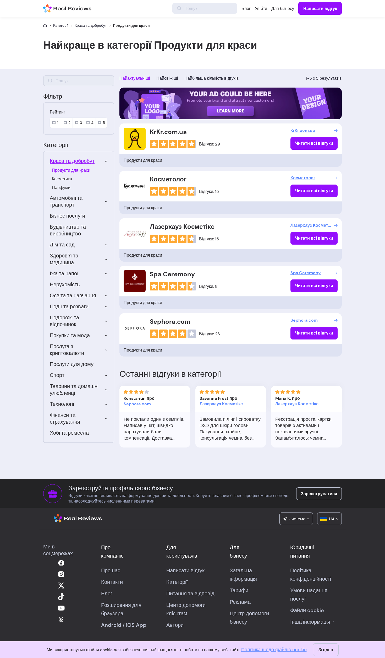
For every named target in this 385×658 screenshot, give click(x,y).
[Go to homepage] (45, 25)
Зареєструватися (319, 494)
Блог (246, 8)
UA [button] (332, 519)
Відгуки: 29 (209, 144)
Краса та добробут (91, 25)
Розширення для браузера (121, 609)
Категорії (60, 25)
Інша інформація (310, 621)
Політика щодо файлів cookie (274, 649)
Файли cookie (307, 610)
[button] (296, 519)
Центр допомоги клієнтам (186, 609)
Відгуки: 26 (209, 334)
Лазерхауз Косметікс (182, 227)
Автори (175, 625)
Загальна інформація (243, 574)
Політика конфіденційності (310, 574)
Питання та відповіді (191, 593)
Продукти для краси (71, 170)
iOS (130, 625)
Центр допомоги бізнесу (249, 617)
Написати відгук (320, 8)
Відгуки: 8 (208, 286)
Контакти (112, 582)
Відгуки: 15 (209, 191)
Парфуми (61, 187)
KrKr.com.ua (168, 132)
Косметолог (168, 179)
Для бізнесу (282, 8)
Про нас (110, 570)
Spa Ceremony (172, 274)
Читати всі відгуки (314, 143)
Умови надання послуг (308, 594)
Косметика (62, 179)
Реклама (240, 601)
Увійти (261, 8)
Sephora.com (170, 321)
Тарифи (239, 590)
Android (111, 625)
